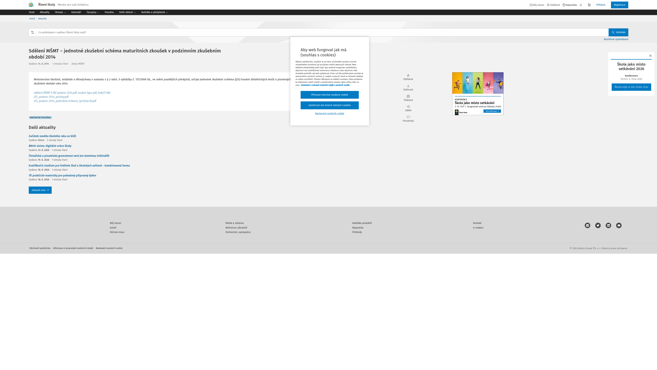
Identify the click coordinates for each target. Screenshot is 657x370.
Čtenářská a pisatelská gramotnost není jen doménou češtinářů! (69, 155)
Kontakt (477, 223)
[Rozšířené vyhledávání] (32, 32)
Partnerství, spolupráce (238, 232)
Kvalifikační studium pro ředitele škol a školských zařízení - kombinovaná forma (79, 165)
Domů (32, 18)
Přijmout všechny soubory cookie (329, 94)
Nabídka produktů (362, 223)
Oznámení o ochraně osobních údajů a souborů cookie (325, 85)
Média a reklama (235, 223)
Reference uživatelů (236, 227)
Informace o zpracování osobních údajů (73, 248)
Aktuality (42, 18)
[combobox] (328, 32)
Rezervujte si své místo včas (631, 87)
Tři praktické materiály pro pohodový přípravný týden (62, 175)
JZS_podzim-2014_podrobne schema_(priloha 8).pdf (65, 101)
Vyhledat (621, 32)
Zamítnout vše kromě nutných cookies (329, 105)
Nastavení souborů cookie (109, 248)
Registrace (619, 4)
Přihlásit (600, 4)
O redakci (478, 227)
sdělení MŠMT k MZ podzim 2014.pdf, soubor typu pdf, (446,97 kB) (72, 92)
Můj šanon (115, 223)
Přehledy (357, 232)
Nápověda (571, 5)
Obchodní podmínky (39, 248)
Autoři (113, 227)
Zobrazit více (39, 190)
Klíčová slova (117, 232)
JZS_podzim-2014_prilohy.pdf (51, 96)
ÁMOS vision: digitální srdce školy (50, 145)
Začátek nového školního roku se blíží (52, 136)
